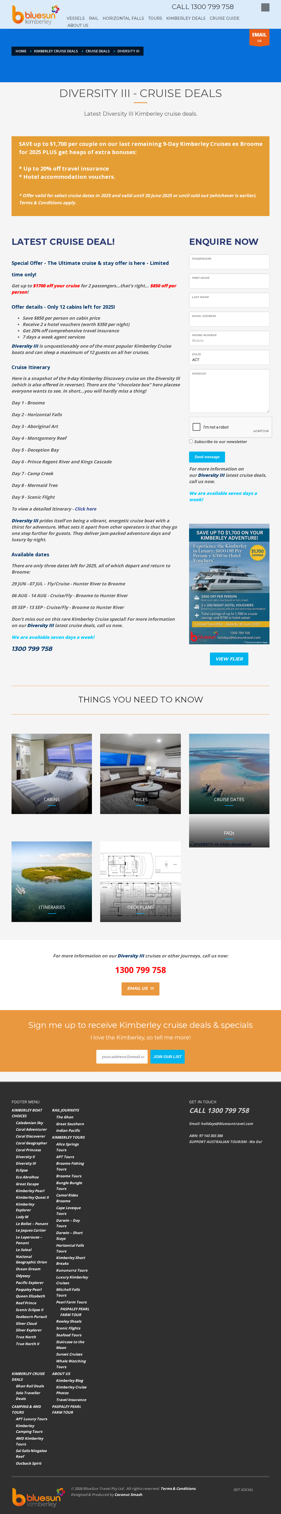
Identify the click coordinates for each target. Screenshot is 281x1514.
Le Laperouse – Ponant (29, 1240)
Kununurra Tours (71, 1270)
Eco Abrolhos (27, 1177)
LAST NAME (200, 297)
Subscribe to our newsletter (220, 441)
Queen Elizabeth (30, 1296)
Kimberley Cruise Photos (71, 1390)
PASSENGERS (201, 258)
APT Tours (65, 1156)
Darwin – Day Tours (68, 1223)
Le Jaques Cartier (31, 1230)
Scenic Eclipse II (29, 1309)
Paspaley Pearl (28, 1289)
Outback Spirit (28, 1463)
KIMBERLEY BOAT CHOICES (27, 1113)
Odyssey (23, 1275)
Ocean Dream (28, 1268)
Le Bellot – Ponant (32, 1223)
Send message (207, 457)
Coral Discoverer (30, 1136)
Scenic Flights (68, 1328)
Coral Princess (28, 1149)
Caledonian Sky (29, 1122)
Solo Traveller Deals (28, 1395)
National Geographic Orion (31, 1259)
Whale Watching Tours (71, 1364)
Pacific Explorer (29, 1282)
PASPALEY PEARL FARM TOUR (74, 1311)
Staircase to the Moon (70, 1344)
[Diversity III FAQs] (229, 844)
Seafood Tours (68, 1334)
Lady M (22, 1216)
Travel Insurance (71, 1399)
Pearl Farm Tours (71, 1302)
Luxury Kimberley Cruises (72, 1280)
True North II (27, 1343)
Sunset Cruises (69, 1354)
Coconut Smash (128, 1494)
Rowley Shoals (68, 1321)
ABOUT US (61, 1373)
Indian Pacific (68, 1130)
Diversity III (26, 1163)
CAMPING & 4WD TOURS (26, 1409)
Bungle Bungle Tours (69, 1185)
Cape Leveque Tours (68, 1210)
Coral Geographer (31, 1143)
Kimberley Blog (69, 1380)
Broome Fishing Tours (70, 1166)
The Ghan (64, 1117)
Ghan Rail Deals (30, 1385)
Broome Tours (68, 1175)
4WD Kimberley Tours (29, 1441)
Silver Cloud (26, 1323)
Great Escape (27, 1183)
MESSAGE (199, 373)
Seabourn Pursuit (31, 1316)
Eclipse (22, 1170)
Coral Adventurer (31, 1129)
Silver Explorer (28, 1330)
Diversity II (25, 1156)
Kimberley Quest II (32, 1197)
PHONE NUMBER (204, 335)
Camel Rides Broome (67, 1198)
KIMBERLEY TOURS (68, 1137)
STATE (196, 354)
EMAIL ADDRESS (204, 316)
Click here (85, 509)
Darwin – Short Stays (69, 1235)
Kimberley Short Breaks (70, 1260)
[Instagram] (252, 7)
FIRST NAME (200, 278)
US (259, 37)
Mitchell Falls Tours (68, 1292)
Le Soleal (23, 1249)
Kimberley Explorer (25, 1207)
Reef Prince (26, 1302)
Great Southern (70, 1123)
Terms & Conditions (178, 1488)
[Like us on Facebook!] (257, 1489)
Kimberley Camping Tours (29, 1428)
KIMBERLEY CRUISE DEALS (28, 1376)
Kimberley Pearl (30, 1190)
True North (26, 1336)
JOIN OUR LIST (167, 1056)
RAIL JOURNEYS (65, 1110)
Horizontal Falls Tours (70, 1248)
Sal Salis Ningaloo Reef (31, 1453)
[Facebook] (243, 7)
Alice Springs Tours (67, 1147)
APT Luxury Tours (31, 1418)
